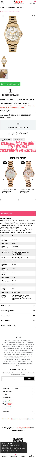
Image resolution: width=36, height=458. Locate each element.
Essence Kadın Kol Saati (12, 352)
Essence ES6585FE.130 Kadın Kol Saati (16, 344)
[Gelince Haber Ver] (26, 133)
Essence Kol (7, 354)
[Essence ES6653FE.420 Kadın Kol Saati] (9, 174)
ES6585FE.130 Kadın (18, 356)
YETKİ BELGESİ (5, 316)
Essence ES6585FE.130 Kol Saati (16, 348)
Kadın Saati (22, 364)
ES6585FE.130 (8, 356)
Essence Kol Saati (17, 354)
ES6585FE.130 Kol (26, 360)
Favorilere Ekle (16, 200)
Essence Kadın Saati (27, 352)
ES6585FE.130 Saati (23, 362)
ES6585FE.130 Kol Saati (10, 362)
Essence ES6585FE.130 (18, 341)
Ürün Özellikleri (6, 214)
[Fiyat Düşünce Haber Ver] (22, 133)
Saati (17, 366)
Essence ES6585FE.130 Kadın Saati (18, 345)
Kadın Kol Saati (14, 364)
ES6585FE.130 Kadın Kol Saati (21, 358)
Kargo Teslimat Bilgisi (9, 325)
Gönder (28, 379)
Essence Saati (27, 354)
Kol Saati (29, 364)
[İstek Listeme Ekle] (13, 133)
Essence (8, 341)
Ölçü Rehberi (5, 320)
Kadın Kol (6, 364)
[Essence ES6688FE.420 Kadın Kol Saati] (27, 174)
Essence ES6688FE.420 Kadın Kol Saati (25, 190)
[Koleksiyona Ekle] (9, 133)
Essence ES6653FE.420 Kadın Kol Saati (7, 190)
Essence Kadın (19, 350)
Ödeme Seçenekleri (7, 311)
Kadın (31, 362)
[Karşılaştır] (17, 133)
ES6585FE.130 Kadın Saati (12, 360)
